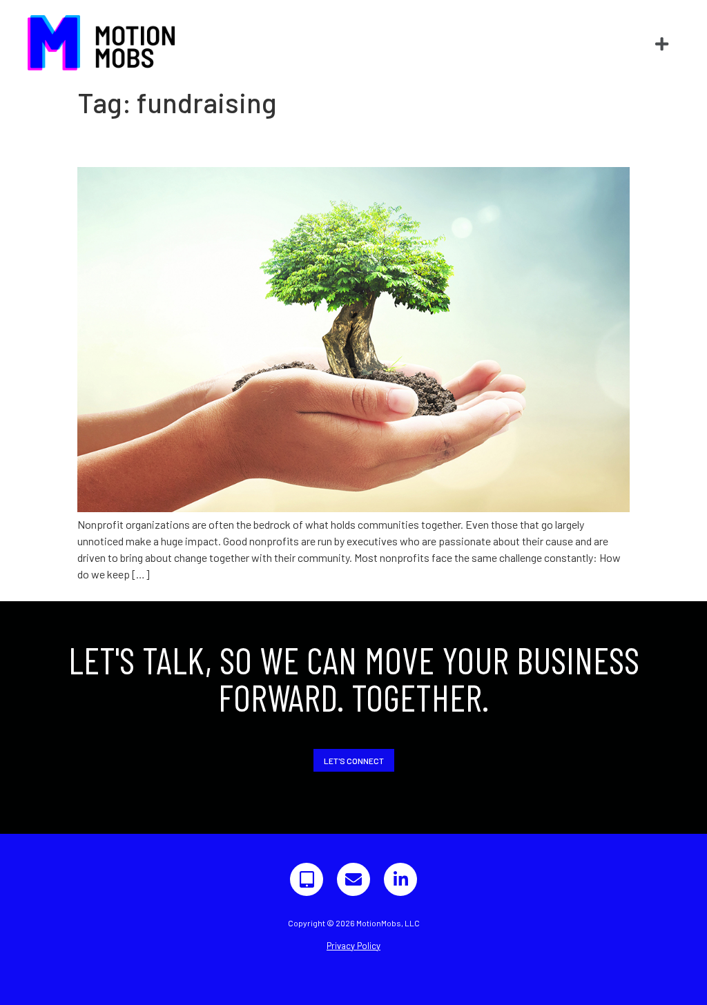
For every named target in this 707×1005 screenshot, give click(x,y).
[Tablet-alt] (306, 879)
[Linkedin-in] (400, 879)
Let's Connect (354, 760)
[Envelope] (353, 879)
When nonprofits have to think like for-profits (293, 143)
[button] (662, 44)
